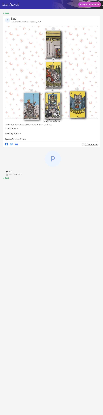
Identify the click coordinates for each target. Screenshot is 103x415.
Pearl (9, 171)
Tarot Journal (10, 4)
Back (7, 13)
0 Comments (91, 144)
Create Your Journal (89, 4)
